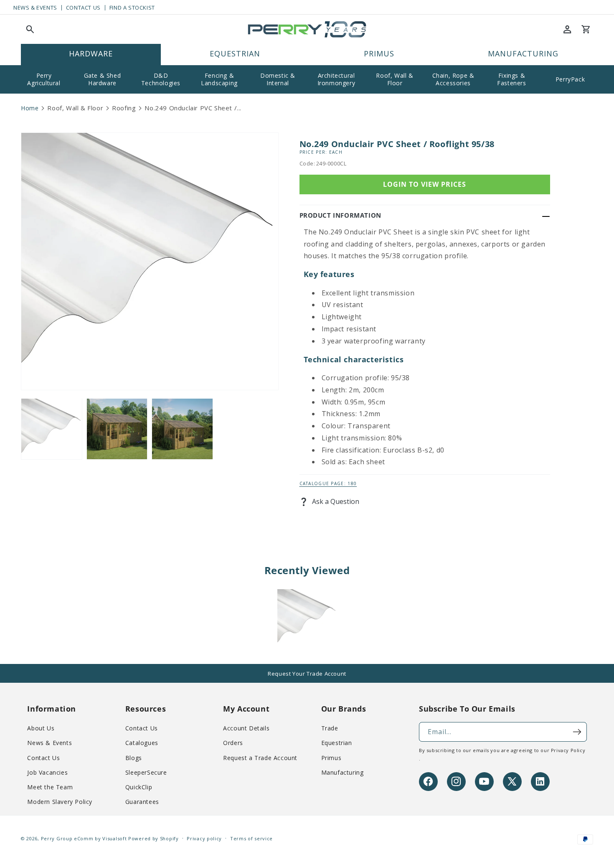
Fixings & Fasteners (511, 79)
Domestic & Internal (277, 79)
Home (29, 108)
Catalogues (141, 743)
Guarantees (142, 802)
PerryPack (570, 79)
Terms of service (251, 838)
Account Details (246, 728)
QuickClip (138, 787)
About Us (40, 728)
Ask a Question (334, 501)
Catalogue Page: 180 (328, 483)
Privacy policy (204, 838)
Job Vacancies (47, 772)
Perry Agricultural (43, 79)
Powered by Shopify (153, 838)
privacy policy (568, 750)
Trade (329, 728)
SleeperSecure (146, 772)
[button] (30, 29)
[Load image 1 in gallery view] (51, 429)
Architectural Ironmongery (336, 79)
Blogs (133, 757)
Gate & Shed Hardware (102, 79)
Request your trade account (307, 673)
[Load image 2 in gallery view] (117, 429)
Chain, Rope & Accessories (453, 79)
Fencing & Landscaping (219, 79)
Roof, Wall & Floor (394, 79)
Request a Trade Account (260, 757)
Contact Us (83, 7)
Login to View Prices (424, 184)
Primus (331, 757)
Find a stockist (132, 7)
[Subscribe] (577, 732)
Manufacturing (342, 772)
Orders (233, 743)
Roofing (124, 108)
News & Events (35, 7)
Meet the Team (50, 787)
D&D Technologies (160, 79)
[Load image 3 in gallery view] (182, 429)
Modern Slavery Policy (59, 802)
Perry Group (57, 838)
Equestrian (336, 743)
